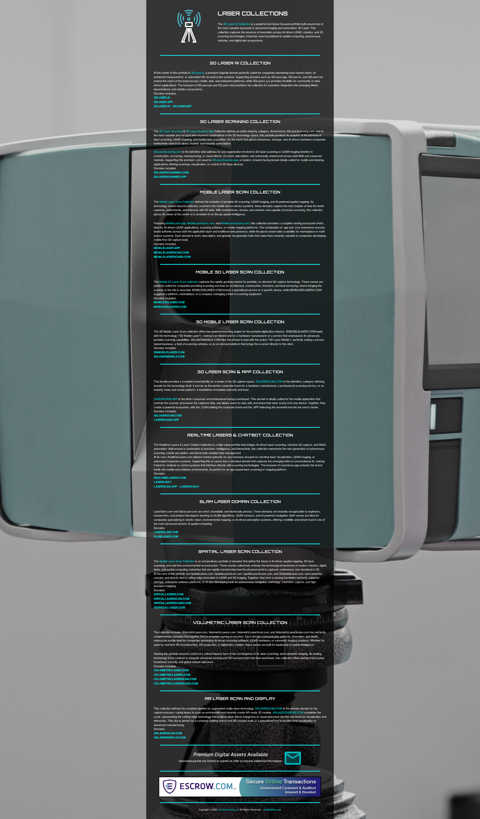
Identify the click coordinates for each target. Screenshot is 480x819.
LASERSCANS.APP (166, 399)
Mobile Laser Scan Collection (176, 202)
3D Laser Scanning (170, 131)
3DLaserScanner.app (225, 160)
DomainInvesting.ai (228, 809)
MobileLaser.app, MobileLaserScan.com (190, 223)
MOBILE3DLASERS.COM (170, 306)
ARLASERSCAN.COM (268, 708)
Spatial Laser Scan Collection (176, 561)
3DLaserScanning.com (168, 152)
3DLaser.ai (197, 72)
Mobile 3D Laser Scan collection (178, 282)
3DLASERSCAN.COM (269, 381)
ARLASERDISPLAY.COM (288, 712)
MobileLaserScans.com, (235, 223)
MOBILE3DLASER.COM (169, 302)
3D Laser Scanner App (200, 131)
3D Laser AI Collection (236, 24)
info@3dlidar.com (272, 809)
